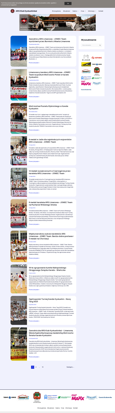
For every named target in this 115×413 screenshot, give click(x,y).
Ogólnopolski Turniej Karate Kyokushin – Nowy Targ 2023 (50, 300)
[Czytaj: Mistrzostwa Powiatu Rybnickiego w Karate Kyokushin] (19, 118)
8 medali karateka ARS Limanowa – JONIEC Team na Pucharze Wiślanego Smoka (50, 203)
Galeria (75, 11)
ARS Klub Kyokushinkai (26, 11)
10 (42, 367)
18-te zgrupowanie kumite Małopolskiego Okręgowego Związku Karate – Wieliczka (47, 268)
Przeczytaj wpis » (34, 63)
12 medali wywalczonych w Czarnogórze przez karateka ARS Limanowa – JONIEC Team (49, 172)
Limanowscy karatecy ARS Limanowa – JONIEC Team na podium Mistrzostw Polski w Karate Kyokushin (50, 74)
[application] (77, 11)
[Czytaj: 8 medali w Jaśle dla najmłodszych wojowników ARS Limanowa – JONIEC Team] (19, 151)
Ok (68, 3)
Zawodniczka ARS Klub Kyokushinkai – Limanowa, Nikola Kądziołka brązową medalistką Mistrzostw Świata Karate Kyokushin (51, 333)
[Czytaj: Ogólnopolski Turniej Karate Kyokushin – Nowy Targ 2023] (19, 310)
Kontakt (101, 11)
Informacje (91, 11)
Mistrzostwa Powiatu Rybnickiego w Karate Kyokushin (48, 107)
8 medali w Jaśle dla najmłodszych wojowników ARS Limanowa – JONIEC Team (50, 140)
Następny (70, 367)
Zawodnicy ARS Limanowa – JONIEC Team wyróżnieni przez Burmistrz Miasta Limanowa (49, 40)
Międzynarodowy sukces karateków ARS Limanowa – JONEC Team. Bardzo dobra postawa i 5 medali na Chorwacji (51, 236)
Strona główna (56, 11)
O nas (82, 11)
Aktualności (66, 11)
